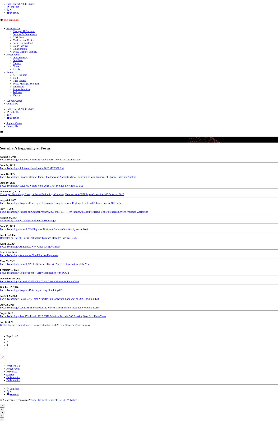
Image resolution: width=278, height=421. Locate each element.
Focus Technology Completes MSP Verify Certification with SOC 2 (34, 272)
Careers (10, 374)
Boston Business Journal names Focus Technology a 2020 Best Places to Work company (45, 325)
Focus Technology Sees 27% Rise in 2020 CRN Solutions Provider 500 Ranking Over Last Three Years (53, 316)
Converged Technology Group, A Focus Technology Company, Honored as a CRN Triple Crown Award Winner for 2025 (62, 194)
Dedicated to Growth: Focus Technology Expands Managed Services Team (38, 238)
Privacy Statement (37, 400)
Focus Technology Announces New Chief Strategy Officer (30, 246)
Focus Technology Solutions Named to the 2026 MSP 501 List (32, 168)
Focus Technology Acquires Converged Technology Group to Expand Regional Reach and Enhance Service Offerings (60, 203)
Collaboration (13, 377)
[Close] (2, 405)
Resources (11, 371)
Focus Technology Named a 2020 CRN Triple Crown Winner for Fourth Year (39, 281)
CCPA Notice (70, 400)
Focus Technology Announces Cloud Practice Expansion (29, 255)
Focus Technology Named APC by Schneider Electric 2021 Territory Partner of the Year (45, 264)
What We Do (13, 365)
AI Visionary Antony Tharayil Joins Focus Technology (28, 220)
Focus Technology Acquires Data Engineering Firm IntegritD (31, 290)
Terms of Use (55, 400)
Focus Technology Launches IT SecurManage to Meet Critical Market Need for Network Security (50, 307)
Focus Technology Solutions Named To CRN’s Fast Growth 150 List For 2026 (40, 159)
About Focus (13, 368)
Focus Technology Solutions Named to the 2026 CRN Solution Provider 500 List (41, 185)
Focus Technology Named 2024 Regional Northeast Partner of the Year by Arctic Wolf (44, 229)
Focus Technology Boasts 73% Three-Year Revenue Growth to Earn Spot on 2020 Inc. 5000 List (49, 298)
